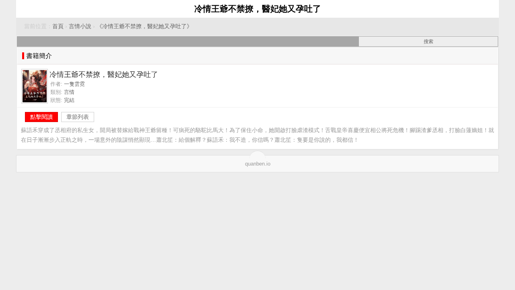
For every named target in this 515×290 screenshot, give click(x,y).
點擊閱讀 (41, 117)
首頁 (58, 26)
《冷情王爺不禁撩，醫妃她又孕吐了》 (144, 26)
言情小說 (80, 26)
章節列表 (77, 117)
